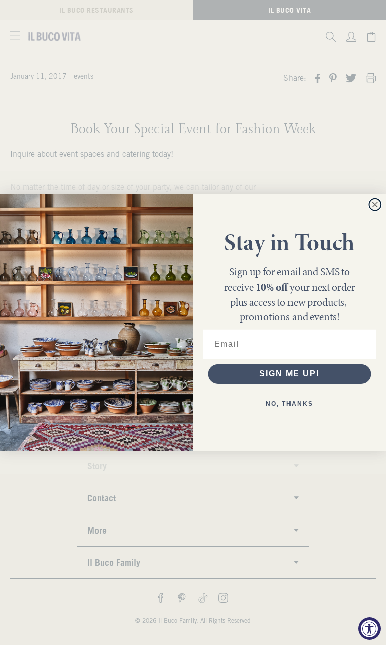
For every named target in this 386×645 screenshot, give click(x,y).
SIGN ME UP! (289, 374)
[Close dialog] (375, 205)
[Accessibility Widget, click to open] (369, 628)
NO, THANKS (289, 404)
